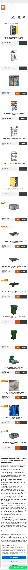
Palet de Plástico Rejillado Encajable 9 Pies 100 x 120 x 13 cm (14, 267)
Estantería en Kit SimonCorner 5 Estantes (14, 138)
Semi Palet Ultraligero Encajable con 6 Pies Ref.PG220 (14, 292)
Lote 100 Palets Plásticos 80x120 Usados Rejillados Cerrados (14, 418)
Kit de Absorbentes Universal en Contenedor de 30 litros (14, 368)
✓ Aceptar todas (14, 557)
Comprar (23, 42)
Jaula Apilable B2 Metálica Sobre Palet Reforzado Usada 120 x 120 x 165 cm (14, 89)
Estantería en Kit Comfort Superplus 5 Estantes (14, 63)
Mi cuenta (19, 18)
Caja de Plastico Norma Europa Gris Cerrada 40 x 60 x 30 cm (14, 215)
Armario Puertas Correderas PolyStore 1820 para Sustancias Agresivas (14, 189)
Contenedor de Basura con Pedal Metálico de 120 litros (14, 343)
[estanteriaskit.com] (14, 7)
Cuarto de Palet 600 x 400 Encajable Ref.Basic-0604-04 (14, 242)
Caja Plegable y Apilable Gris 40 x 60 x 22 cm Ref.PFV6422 (14, 443)
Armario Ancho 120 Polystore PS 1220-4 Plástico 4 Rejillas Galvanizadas (14, 38)
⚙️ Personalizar (14, 565)
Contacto (13, 18)
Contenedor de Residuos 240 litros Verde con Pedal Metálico (14, 317)
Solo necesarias (14, 561)
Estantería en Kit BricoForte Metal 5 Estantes (14, 114)
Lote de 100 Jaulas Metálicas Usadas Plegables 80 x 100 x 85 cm (14, 393)
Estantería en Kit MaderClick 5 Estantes (14, 163)
